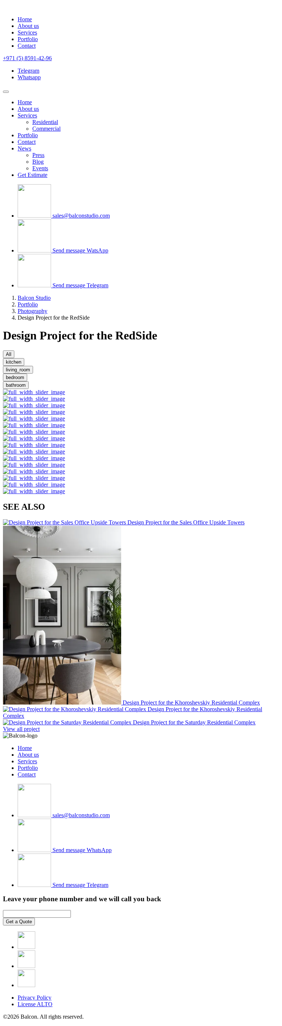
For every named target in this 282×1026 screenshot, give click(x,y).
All (8, 354)
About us (28, 26)
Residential (45, 122)
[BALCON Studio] (21, 7)
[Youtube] (26, 985)
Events (40, 168)
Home (25, 19)
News (24, 148)
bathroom (16, 385)
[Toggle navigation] (6, 92)
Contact (27, 46)
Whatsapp (29, 77)
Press (38, 155)
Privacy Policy (34, 997)
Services (27, 32)
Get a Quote (19, 921)
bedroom (15, 377)
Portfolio (28, 39)
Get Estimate (32, 175)
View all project (21, 729)
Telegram (28, 71)
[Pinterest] (26, 966)
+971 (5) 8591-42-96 (27, 58)
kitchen (13, 362)
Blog (38, 162)
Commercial (46, 128)
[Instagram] (26, 947)
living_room (18, 369)
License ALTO (35, 1004)
